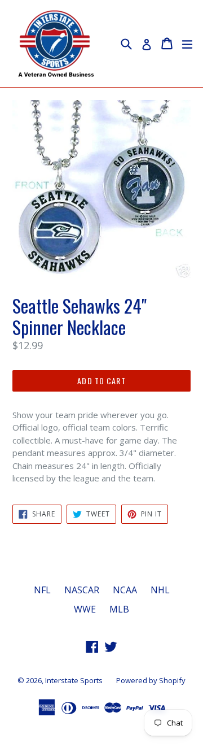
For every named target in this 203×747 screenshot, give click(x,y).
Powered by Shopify (151, 680)
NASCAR (81, 590)
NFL (42, 590)
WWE (85, 609)
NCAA (125, 590)
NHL (160, 590)
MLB (119, 609)
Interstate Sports (74, 680)
